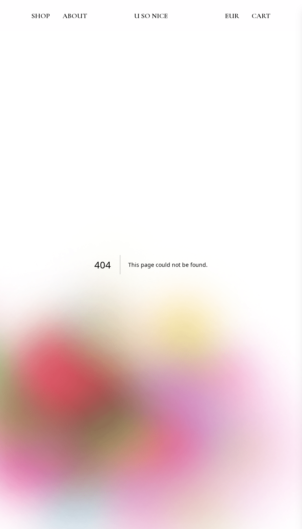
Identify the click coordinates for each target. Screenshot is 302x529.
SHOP (40, 15)
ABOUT (75, 15)
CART (261, 15)
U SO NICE (151, 15)
